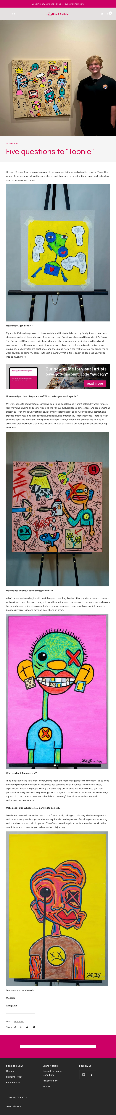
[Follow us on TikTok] (92, 1074)
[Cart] (108, 14)
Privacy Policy (50, 1080)
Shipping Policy (14, 1076)
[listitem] (15, 1027)
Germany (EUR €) (16, 1097)
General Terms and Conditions (52, 1073)
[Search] (13, 14)
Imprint (47, 1086)
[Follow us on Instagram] (83, 1074)
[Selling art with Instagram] (58, 376)
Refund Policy (13, 1082)
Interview (12, 143)
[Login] (102, 14)
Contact (10, 1071)
